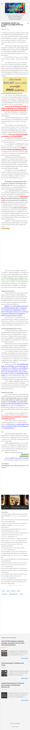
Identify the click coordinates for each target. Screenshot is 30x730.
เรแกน (21, 594)
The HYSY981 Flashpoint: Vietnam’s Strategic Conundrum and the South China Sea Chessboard (12, 643)
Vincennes (4, 594)
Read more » (25, 658)
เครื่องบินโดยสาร (13, 594)
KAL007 (13, 591)
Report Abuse (15, 726)
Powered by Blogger (15, 723)
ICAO (3, 591)
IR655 (8, 591)
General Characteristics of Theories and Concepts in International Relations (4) (12, 685)
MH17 (18, 591)
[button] (28, 23)
